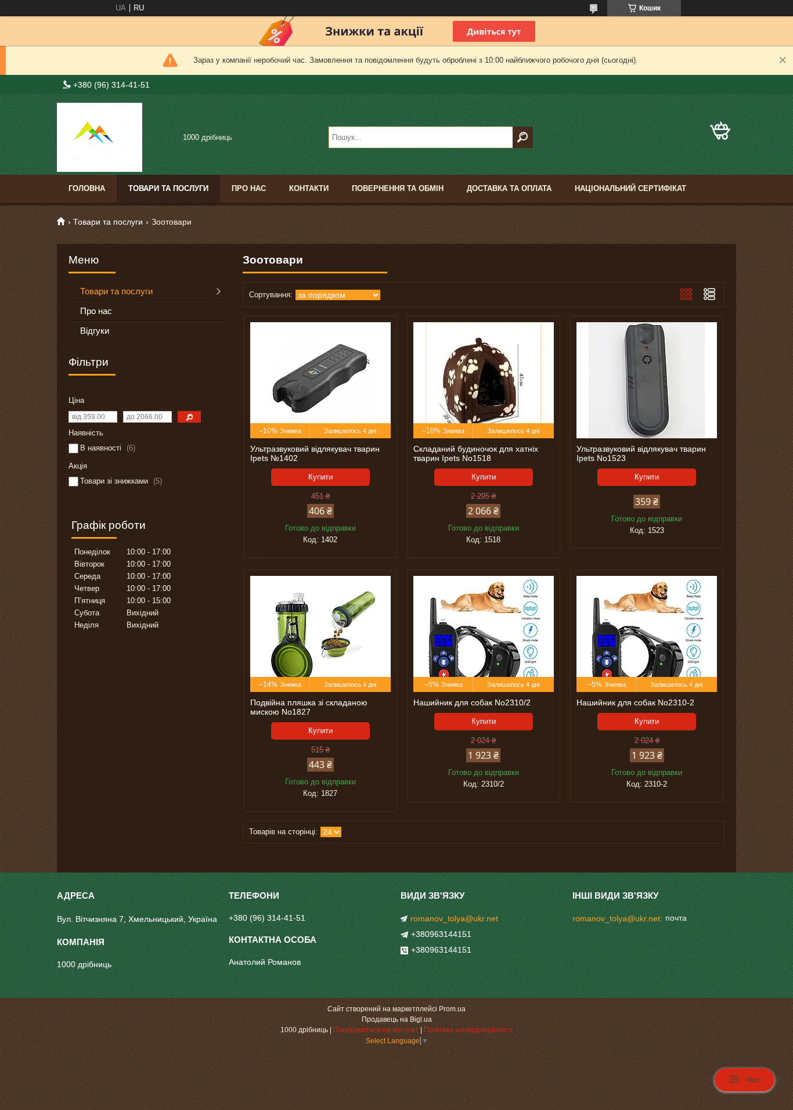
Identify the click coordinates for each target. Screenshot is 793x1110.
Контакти (309, 188)
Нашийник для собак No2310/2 (472, 702)
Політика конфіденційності (468, 1030)
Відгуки (94, 331)
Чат (753, 1079)
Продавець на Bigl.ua (397, 1019)
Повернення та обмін (398, 188)
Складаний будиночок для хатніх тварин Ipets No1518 (475, 453)
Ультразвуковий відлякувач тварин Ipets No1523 (641, 453)
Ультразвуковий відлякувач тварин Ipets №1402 (315, 453)
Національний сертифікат (630, 188)
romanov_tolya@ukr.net (454, 918)
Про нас (249, 188)
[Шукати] (523, 137)
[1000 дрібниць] (115, 137)
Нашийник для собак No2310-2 (635, 702)
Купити (320, 477)
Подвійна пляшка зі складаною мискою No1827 (308, 707)
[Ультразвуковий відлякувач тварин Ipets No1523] (646, 380)
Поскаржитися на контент (376, 1030)
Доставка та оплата (509, 188)
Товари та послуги (168, 188)
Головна (87, 188)
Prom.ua (452, 1009)
